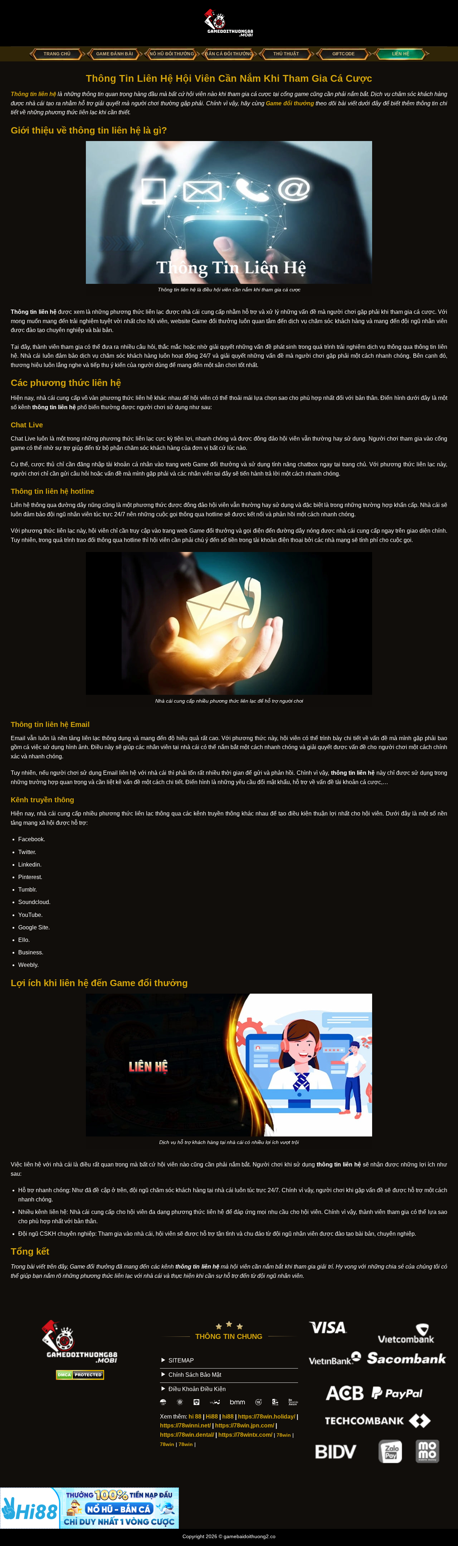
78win (284, 1435)
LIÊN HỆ (401, 53)
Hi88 (212, 1417)
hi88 (228, 1417)
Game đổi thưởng (290, 103)
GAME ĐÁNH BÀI (114, 53)
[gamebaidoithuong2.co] (229, 23)
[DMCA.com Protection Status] (80, 1374)
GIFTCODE (343, 53)
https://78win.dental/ (187, 1435)
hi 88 (195, 1417)
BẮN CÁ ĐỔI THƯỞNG (229, 53)
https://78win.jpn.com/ (244, 1425)
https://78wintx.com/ (245, 1435)
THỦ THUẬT (286, 53)
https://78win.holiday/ (266, 1417)
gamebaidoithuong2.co (250, 1536)
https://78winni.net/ (185, 1425)
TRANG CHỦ (57, 53)
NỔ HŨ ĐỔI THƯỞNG (172, 53)
